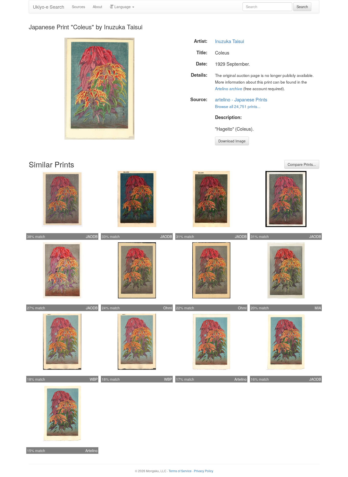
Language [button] (122, 6)
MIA (318, 307)
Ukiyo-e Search (48, 6)
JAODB (92, 236)
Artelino (240, 379)
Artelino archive (228, 88)
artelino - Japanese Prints (241, 99)
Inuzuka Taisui (229, 41)
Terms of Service (180, 471)
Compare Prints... (302, 164)
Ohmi (167, 307)
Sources (78, 6)
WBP (94, 379)
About (97, 6)
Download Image (232, 140)
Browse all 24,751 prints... (237, 106)
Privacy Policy (203, 471)
